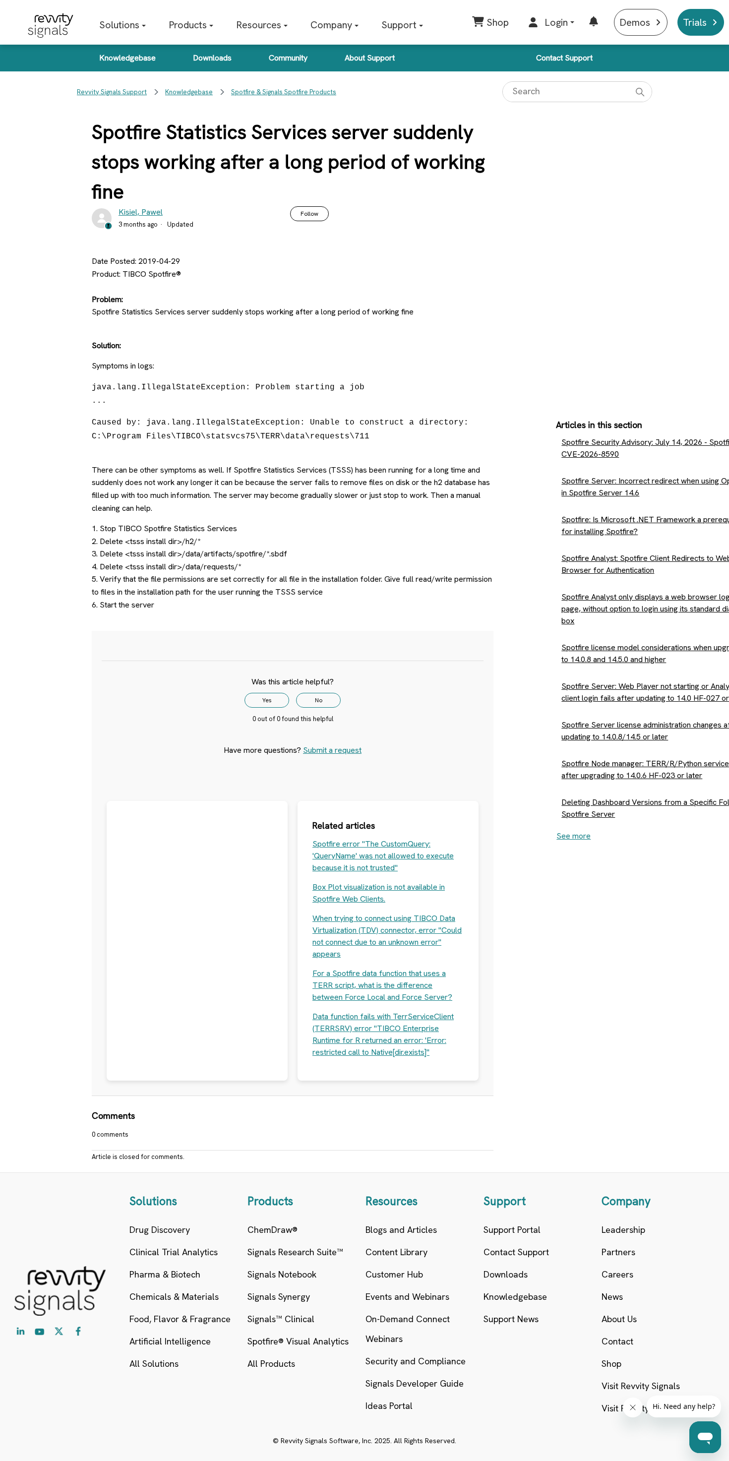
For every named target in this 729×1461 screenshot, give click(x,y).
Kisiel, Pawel (141, 212)
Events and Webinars (407, 1296)
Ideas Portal (389, 1405)
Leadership (623, 1229)
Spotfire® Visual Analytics (298, 1341)
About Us (619, 1319)
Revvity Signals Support (112, 92)
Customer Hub (394, 1274)
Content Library (396, 1252)
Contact (617, 1341)
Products (188, 24)
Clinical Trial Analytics (173, 1252)
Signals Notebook (281, 1274)
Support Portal (512, 1229)
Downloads (212, 58)
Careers (617, 1274)
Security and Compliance (415, 1361)
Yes (267, 700)
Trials (695, 22)
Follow (309, 214)
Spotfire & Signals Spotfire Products (283, 92)
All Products (271, 1363)
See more (573, 836)
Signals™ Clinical (280, 1319)
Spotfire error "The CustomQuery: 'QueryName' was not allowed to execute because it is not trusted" (383, 856)
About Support (370, 58)
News (612, 1296)
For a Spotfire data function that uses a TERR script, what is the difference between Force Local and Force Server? (382, 985)
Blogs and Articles (401, 1229)
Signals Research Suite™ (295, 1252)
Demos (634, 22)
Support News (511, 1319)
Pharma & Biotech (164, 1274)
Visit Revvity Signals (641, 1386)
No (318, 700)
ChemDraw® (272, 1229)
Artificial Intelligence (170, 1341)
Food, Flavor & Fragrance (180, 1319)
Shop (611, 1363)
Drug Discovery (159, 1229)
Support (399, 24)
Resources (258, 24)
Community (288, 58)
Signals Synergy (278, 1296)
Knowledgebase (127, 58)
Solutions (119, 24)
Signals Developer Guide (414, 1383)
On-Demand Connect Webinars (407, 1328)
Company (331, 24)
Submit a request (332, 750)
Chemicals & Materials (174, 1296)
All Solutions (154, 1363)
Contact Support (564, 58)
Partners (618, 1252)
